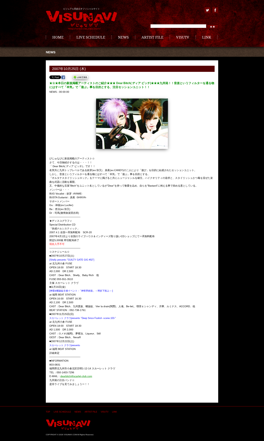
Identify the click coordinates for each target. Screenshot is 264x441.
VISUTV (182, 37)
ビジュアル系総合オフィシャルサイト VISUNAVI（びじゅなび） (81, 20)
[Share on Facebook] (63, 77)
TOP (48, 412)
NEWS (123, 37)
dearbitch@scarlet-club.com (76, 376)
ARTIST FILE (152, 37)
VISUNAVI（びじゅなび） (68, 424)
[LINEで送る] (80, 77)
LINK (206, 37)
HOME (58, 37)
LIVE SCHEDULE (90, 37)
